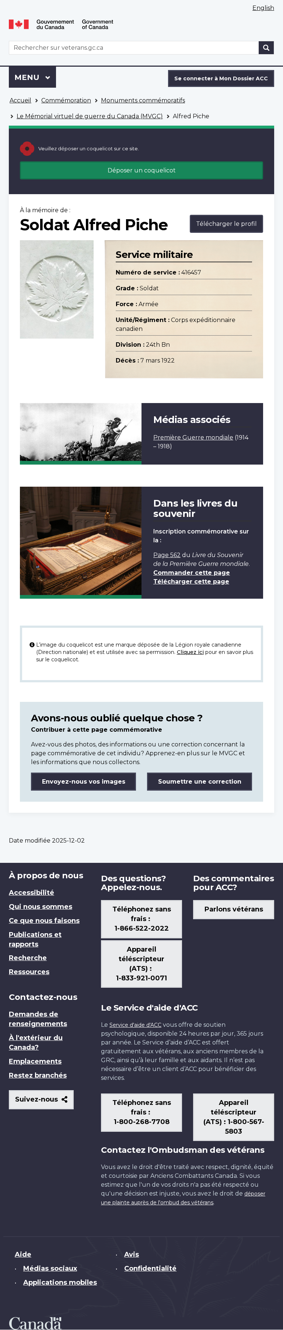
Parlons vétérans (234, 909)
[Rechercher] (266, 48)
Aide (23, 1254)
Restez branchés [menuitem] (38, 1075)
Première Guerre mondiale (193, 437)
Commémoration (66, 100)
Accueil (20, 100)
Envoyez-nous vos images (83, 781)
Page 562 (167, 555)
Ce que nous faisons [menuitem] (44, 921)
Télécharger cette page (191, 581)
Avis (131, 1254)
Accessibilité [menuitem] (31, 893)
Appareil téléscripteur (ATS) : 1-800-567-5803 (233, 1117)
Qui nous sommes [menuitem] (40, 907)
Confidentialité (150, 1268)
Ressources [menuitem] (29, 972)
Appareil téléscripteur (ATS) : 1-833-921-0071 (141, 963)
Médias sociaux (50, 1268)
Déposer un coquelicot (142, 170)
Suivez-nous (44, 1102)
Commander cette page (191, 572)
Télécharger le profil (226, 223)
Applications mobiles (60, 1282)
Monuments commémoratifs (143, 100)
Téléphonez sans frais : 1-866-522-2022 (141, 918)
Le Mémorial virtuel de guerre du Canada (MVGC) (90, 116)
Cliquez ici (190, 652)
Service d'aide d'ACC (135, 1025)
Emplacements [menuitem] (35, 1061)
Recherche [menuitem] (28, 958)
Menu (35, 77)
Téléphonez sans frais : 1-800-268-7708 (141, 1112)
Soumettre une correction (199, 781)
